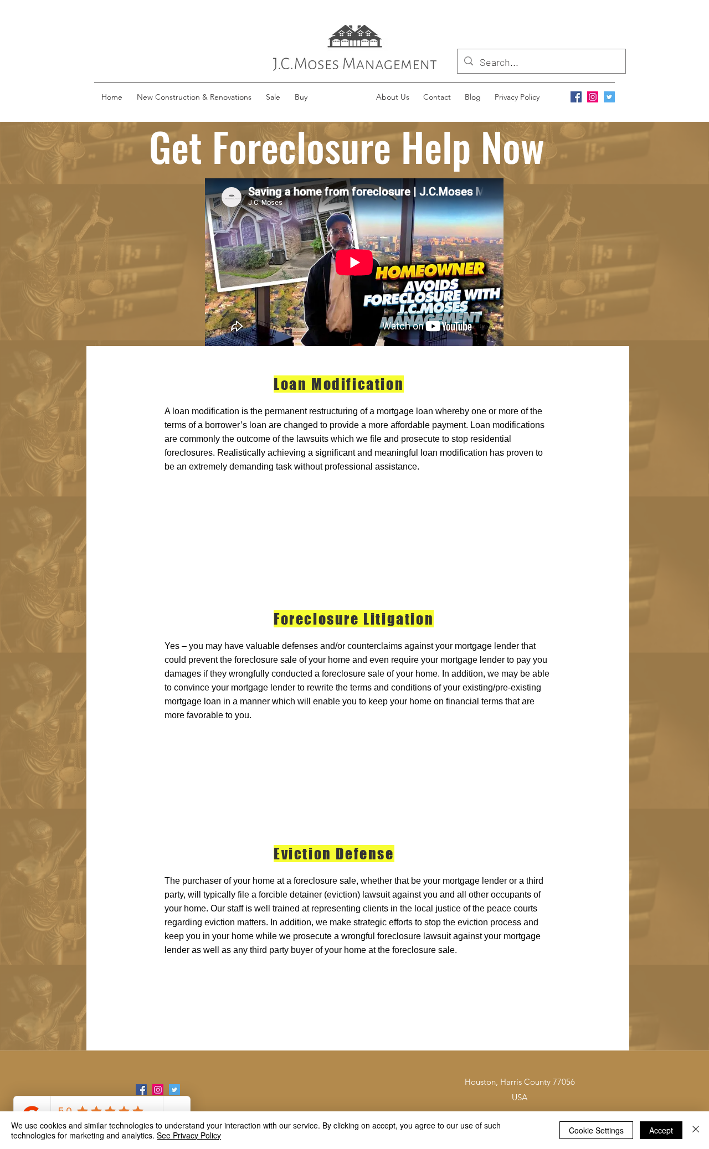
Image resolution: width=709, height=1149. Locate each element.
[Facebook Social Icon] (576, 96)
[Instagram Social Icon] (592, 96)
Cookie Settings (596, 1130)
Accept (661, 1130)
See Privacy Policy (189, 1135)
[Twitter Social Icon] (609, 96)
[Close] (695, 1130)
